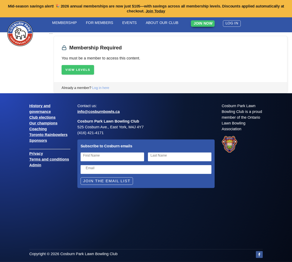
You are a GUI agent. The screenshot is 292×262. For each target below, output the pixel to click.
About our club (162, 23)
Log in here (100, 88)
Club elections (42, 117)
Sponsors (38, 140)
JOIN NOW (203, 23)
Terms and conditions (49, 159)
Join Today (155, 11)
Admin (35, 165)
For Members (99, 23)
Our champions (43, 123)
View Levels (77, 69)
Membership (64, 23)
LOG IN (232, 23)
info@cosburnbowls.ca (98, 112)
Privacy (36, 153)
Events (129, 23)
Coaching (38, 129)
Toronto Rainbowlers (48, 135)
